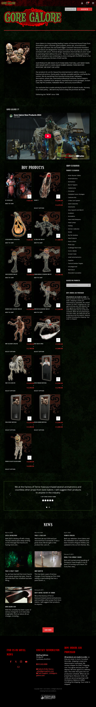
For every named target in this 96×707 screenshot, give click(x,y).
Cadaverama (72, 188)
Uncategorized (72, 266)
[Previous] (9, 494)
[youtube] (26, 663)
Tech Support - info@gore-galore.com (46, 674)
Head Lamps (72, 222)
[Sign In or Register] (82, 3)
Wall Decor (71, 270)
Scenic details (72, 251)
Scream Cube (72, 254)
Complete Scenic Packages (76, 194)
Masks (70, 232)
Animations (71, 182)
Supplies (71, 260)
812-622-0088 (42, 664)
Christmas (71, 191)
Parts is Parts (72, 241)
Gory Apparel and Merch (76, 210)
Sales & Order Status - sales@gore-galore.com (45, 670)
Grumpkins (71, 216)
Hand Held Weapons (74, 219)
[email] (18, 667)
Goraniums (71, 207)
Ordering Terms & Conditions (48, 691)
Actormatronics (73, 178)
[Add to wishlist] (29, 197)
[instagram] (21, 662)
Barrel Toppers (72, 185)
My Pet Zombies (73, 235)
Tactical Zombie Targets (75, 263)
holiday (70, 226)
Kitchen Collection (73, 229)
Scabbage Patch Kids (74, 248)
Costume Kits (72, 197)
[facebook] (11, 662)
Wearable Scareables (74, 273)
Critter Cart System (74, 200)
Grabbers (71, 213)
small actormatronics (74, 257)
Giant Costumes (73, 204)
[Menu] (93, 2)
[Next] (87, 494)
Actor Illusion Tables (74, 175)
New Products (72, 238)
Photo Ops (71, 244)
